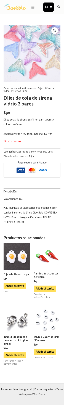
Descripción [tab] (10, 191)
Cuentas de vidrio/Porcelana (20, 88)
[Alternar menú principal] (32, 7)
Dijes (41, 88)
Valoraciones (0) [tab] (13, 199)
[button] (58, 7)
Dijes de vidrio (11, 156)
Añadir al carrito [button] (15, 286)
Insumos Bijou (19, 91)
